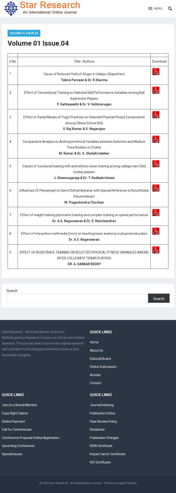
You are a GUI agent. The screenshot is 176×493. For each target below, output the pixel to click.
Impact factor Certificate (107, 454)
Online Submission (103, 367)
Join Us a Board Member (19, 405)
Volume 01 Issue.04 (24, 33)
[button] (155, 8)
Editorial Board (100, 359)
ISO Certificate (100, 462)
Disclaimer (97, 429)
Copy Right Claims (15, 413)
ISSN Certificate (101, 446)
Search (11, 291)
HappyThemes (127, 483)
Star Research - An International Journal (76, 483)
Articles (95, 375)
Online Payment (13, 421)
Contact (95, 383)
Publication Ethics (102, 413)
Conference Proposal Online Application (30, 438)
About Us (96, 350)
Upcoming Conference (18, 446)
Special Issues (12, 454)
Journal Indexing (102, 405)
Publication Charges (104, 438)
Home (94, 342)
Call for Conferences (17, 429)
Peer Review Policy (103, 421)
